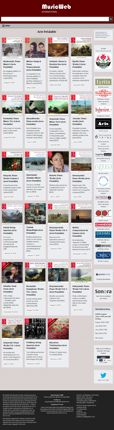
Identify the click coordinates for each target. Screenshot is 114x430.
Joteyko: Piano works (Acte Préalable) (79, 121)
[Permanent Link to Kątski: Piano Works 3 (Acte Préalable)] (81, 47)
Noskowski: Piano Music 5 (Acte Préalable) (11, 64)
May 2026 (98, 333)
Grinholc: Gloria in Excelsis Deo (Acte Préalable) (57, 64)
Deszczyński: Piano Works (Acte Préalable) (81, 178)
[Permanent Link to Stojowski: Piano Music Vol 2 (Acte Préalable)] (58, 105)
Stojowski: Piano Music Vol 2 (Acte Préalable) (57, 122)
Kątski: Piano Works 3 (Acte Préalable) (79, 64)
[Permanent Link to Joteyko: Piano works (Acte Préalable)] (81, 104)
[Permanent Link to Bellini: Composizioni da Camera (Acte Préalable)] (81, 213)
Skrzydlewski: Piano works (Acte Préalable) (34, 121)
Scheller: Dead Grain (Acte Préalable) (9, 289)
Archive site (6, 416)
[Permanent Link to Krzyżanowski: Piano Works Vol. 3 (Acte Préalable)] (58, 272)
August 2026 (100, 322)
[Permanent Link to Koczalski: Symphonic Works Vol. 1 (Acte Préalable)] (35, 272)
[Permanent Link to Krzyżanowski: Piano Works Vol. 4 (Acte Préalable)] (58, 213)
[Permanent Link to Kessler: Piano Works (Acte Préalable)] (58, 161)
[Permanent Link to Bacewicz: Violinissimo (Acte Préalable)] (58, 329)
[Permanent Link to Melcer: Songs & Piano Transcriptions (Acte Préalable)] (35, 47)
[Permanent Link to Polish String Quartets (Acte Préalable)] (12, 213)
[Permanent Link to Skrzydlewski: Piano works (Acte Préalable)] (35, 104)
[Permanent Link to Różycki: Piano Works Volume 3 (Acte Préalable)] (12, 161)
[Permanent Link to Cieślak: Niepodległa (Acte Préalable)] (35, 213)
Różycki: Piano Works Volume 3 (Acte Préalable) (11, 178)
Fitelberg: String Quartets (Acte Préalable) (33, 345)
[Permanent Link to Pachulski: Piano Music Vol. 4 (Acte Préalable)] (12, 104)
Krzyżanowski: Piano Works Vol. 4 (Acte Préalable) (58, 230)
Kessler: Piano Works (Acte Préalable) (56, 178)
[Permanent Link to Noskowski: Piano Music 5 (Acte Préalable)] (12, 47)
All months (99, 338)
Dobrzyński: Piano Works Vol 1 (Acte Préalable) (80, 289)
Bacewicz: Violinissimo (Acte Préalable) (58, 345)
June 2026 (99, 330)
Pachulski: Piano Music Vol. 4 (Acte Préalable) (11, 121)
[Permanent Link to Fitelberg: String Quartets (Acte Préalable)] (35, 329)
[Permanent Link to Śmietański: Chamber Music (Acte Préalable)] (35, 161)
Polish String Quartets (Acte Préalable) (10, 230)
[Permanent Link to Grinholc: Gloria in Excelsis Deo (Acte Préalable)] (58, 47)
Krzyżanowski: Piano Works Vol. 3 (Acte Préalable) (58, 289)
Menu (7, 26)
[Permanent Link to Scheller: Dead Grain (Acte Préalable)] (12, 272)
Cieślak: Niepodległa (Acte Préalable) (34, 230)
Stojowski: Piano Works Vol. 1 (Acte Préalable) (11, 345)
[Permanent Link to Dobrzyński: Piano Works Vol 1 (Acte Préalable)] (81, 272)
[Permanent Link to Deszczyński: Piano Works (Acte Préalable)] (81, 161)
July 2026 (98, 326)
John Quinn (89, 397)
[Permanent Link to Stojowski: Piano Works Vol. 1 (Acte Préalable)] (12, 329)
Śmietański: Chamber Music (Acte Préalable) (33, 178)
